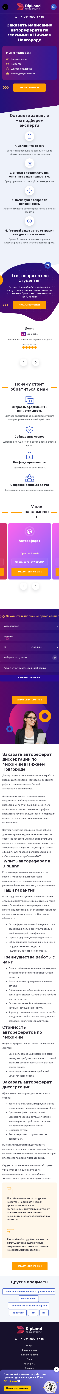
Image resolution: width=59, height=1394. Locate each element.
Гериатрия (17, 1312)
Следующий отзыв (35, 362)
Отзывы (29, 1368)
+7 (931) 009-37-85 (31, 16)
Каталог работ (29, 1355)
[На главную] (28, 7)
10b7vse (10, 1381)
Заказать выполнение (30, 572)
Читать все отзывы (29, 305)
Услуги (29, 1345)
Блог (29, 1359)
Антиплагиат (29, 1350)
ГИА (33, 1312)
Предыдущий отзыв (23, 362)
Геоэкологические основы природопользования (30, 1291)
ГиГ (44, 1312)
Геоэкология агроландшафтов (29, 1305)
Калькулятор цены (17, 1388)
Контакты (29, 1364)
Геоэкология (28, 1298)
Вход (54, 7)
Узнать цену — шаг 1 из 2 (29, 700)
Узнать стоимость (29, 88)
